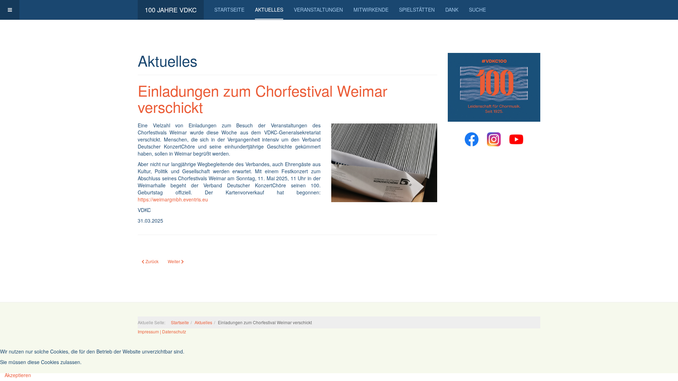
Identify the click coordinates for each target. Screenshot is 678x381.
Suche (477, 9)
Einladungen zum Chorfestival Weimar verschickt (262, 98)
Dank (451, 9)
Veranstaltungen (318, 9)
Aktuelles (269, 9)
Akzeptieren (18, 375)
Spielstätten (417, 9)
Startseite (229, 9)
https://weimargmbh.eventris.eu (173, 199)
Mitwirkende (370, 9)
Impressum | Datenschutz (162, 331)
